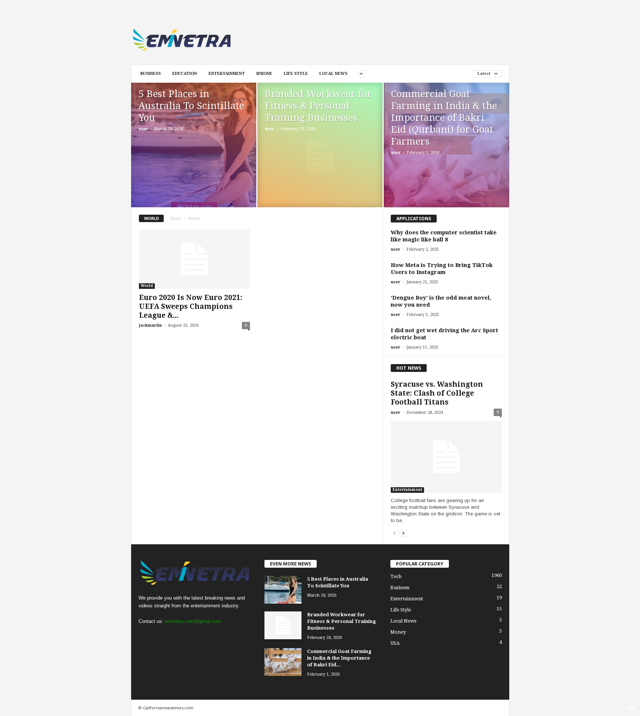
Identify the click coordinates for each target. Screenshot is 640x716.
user (143, 128)
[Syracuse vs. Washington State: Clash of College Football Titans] (446, 457)
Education (184, 73)
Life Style (296, 73)
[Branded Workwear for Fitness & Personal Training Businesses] (320, 156)
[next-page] (403, 533)
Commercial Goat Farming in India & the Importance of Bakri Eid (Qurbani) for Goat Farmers (444, 117)
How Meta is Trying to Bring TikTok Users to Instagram (442, 268)
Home (175, 219)
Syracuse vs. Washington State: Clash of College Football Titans (437, 393)
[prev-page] (394, 533)
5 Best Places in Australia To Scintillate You (191, 105)
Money (398, 632)
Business (150, 73)
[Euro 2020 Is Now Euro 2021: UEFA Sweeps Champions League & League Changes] (194, 259)
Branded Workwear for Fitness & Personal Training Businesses (318, 105)
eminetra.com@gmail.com (193, 621)
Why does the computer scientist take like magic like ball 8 (444, 236)
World (147, 286)
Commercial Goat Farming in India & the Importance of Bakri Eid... (339, 658)
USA (395, 643)
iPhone (264, 73)
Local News (333, 73)
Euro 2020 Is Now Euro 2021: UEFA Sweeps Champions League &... (190, 306)
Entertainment (227, 73)
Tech (395, 576)
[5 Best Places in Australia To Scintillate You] (193, 146)
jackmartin (150, 325)
